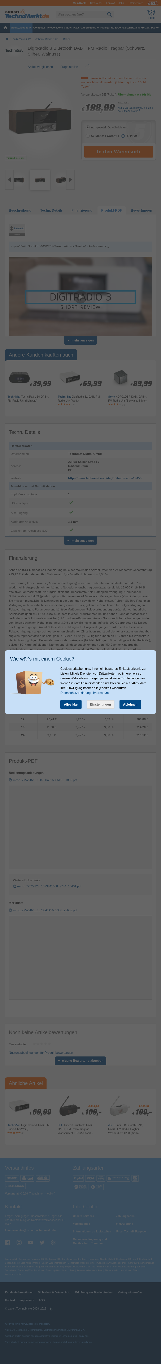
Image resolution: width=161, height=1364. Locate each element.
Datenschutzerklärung (75, 692)
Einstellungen (100, 704)
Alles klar (71, 704)
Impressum (101, 692)
